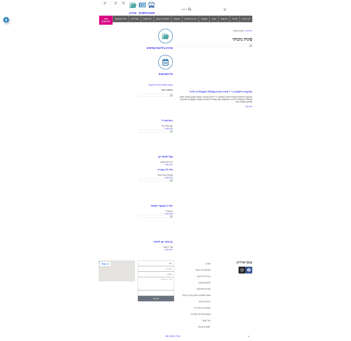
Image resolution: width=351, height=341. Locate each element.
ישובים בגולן (204, 327)
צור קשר (206, 320)
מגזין (214, 19)
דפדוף (142, 13)
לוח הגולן (147, 19)
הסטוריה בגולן (162, 19)
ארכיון (132, 13)
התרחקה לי (167, 120)
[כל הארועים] (165, 62)
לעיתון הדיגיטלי (202, 270)
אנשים (204, 19)
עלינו (208, 264)
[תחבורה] (151, 5)
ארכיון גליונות (203, 276)
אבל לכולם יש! (165, 156)
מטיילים (134, 19)
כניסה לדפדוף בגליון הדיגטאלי (160, 85)
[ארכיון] (133, 5)
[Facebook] (248, 270)
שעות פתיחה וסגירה (200, 314)
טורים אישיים (190, 19)
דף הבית (246, 19)
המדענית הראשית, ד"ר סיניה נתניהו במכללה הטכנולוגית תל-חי (220, 91)
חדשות (224, 19)
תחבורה (150, 13)
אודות (234, 19)
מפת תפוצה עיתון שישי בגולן (196, 295)
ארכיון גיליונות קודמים (160, 47)
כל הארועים (166, 74)
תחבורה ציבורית (202, 308)
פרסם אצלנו (204, 282)
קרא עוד (248, 106)
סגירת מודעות (203, 289)
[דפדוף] (142, 5)
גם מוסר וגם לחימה (163, 241)
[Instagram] (242, 270)
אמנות (177, 19)
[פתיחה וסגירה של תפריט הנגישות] (6, 20)
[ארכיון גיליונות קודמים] (165, 36)
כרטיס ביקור (204, 301)
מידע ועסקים (121, 19)
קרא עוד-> (168, 128)
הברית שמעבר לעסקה (162, 205)
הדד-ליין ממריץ (165, 169)
